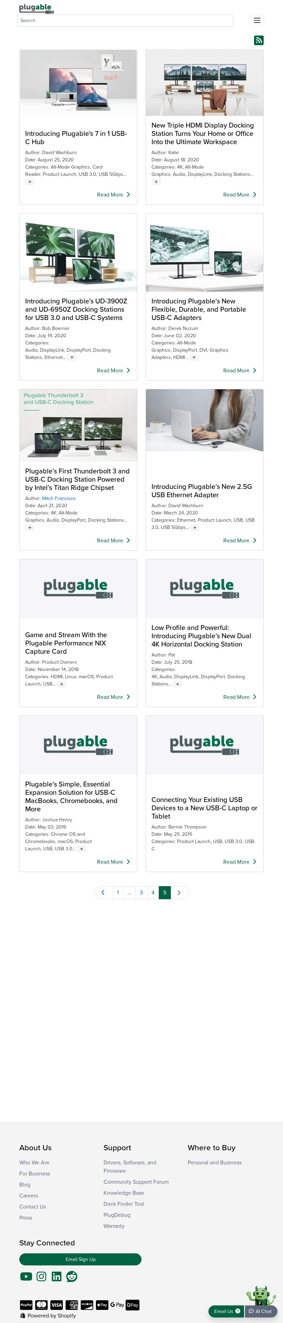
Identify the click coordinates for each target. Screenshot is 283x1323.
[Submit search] (240, 18)
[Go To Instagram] (41, 1278)
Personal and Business (215, 1162)
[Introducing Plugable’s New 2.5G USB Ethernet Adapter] (204, 420)
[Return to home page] (36, 8)
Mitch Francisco (59, 498)
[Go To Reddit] (72, 1278)
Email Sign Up (81, 1259)
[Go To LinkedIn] (57, 1278)
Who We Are (34, 1162)
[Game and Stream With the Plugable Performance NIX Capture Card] (78, 588)
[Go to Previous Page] (103, 892)
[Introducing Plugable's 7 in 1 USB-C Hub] (78, 83)
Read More (111, 194)
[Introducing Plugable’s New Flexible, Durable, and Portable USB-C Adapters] (204, 252)
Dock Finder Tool (124, 1204)
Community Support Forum (136, 1182)
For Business (34, 1173)
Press (25, 1217)
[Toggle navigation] (257, 20)
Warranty (114, 1226)
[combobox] (125, 20)
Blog (24, 1184)
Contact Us (32, 1206)
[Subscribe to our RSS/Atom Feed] (259, 40)
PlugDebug (117, 1215)
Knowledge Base (124, 1193)
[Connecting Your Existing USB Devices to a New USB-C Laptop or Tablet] (204, 745)
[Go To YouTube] (26, 1278)
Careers (28, 1195)
